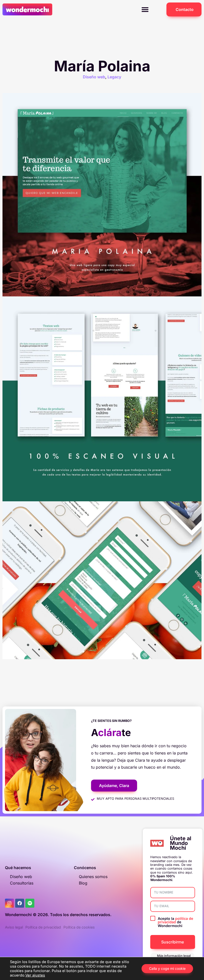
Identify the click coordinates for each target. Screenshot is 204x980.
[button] (145, 9)
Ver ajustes (35, 975)
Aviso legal (14, 927)
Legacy (114, 76)
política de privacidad (175, 920)
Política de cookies (79, 927)
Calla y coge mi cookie (167, 968)
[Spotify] (29, 903)
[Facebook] (19, 903)
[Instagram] (9, 903)
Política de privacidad (43, 927)
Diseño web (94, 76)
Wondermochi (18, 914)
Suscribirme (172, 941)
